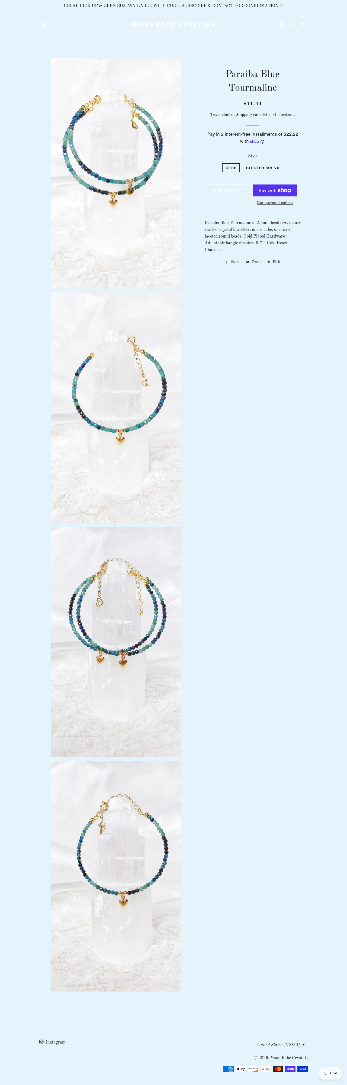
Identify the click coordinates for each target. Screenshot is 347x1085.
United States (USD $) (278, 1045)
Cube (231, 167)
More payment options (275, 203)
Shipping (244, 115)
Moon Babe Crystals (173, 24)
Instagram (55, 1042)
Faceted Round (263, 167)
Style (253, 156)
